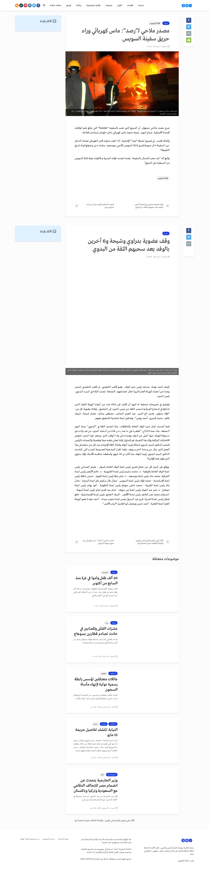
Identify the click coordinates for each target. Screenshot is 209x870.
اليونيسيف (105, 572)
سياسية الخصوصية (49, 839)
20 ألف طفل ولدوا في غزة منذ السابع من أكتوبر (96, 581)
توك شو (103, 724)
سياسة (141, 5)
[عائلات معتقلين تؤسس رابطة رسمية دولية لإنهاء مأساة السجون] (150, 689)
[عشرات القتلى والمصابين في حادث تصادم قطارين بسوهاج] (150, 639)
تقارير (119, 5)
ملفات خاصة (55, 5)
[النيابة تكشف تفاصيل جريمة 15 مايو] (150, 740)
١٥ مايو (95, 724)
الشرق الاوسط (112, 775)
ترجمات (108, 5)
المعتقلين (103, 673)
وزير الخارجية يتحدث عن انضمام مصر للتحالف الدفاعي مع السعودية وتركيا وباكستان (95, 785)
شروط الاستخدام (63, 839)
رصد (107, 623)
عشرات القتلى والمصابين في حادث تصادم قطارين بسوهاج (96, 631)
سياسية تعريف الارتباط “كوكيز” (29, 839)
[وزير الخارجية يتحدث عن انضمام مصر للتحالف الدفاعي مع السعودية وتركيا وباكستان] (150, 791)
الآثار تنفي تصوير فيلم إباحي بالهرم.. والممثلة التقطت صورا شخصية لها (104, 820)
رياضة (78, 5)
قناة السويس (155, 23)
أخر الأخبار (113, 673)
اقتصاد (130, 5)
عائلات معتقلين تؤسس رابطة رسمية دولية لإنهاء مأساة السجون (96, 684)
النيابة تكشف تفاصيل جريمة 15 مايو (96, 732)
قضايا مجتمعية (93, 5)
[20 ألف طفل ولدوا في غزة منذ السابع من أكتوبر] (150, 588)
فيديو (68, 5)
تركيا (102, 775)
